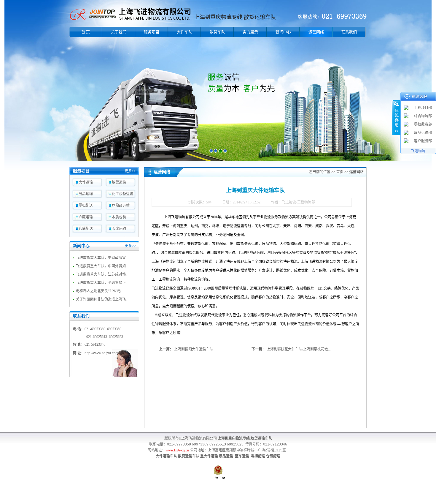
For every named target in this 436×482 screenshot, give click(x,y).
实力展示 (250, 32)
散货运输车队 (188, 456)
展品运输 (86, 194)
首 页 (85, 32)
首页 (339, 172)
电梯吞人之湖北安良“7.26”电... (99, 291)
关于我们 (118, 32)
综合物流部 (423, 116)
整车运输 (242, 456)
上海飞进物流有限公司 (199, 438)
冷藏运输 (86, 217)
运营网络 (316, 32)
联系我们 (349, 32)
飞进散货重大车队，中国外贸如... (102, 266)
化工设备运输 (122, 194)
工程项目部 (423, 108)
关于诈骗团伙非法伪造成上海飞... (102, 299)
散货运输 (119, 182)
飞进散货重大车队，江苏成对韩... (102, 274)
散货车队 (217, 32)
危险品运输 (121, 205)
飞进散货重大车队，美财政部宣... (102, 258)
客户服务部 (423, 141)
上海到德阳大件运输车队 (193, 349)
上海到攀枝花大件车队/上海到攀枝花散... (299, 349)
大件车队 (184, 32)
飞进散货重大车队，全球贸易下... (102, 283)
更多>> (130, 171)
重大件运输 (209, 456)
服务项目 (151, 32)
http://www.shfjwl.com (102, 353)
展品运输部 (423, 133)
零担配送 (86, 205)
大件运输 (86, 182)
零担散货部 (423, 124)
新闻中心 (283, 32)
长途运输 (119, 229)
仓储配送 (86, 229)
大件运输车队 (166, 456)
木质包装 (119, 217)
